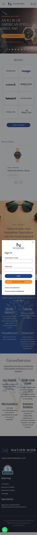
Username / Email (11, 258)
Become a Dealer (18, 282)
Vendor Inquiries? (14, 291)
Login (18, 276)
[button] (5, 530)
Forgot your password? (12, 287)
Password (8, 266)
